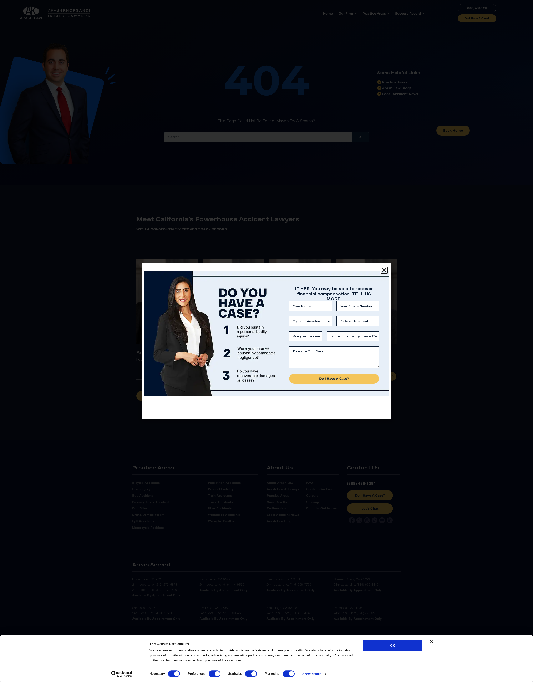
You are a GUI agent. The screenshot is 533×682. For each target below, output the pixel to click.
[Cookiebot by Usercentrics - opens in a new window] (122, 674)
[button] (384, 270)
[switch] (214, 673)
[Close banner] (431, 641)
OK (392, 645)
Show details (311, 674)
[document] (266, 341)
